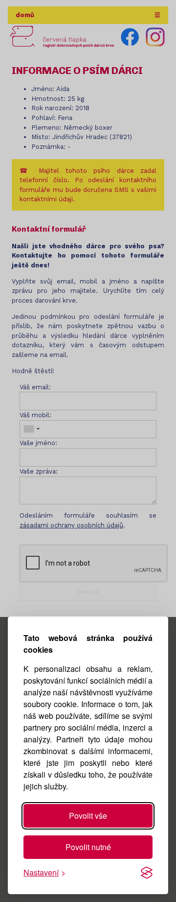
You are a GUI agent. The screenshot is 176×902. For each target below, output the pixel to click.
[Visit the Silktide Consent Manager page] (147, 872)
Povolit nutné (88, 847)
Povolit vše (88, 815)
